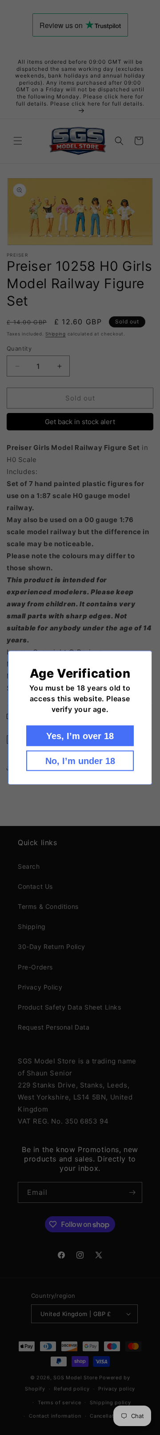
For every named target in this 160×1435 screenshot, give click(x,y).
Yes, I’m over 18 (80, 735)
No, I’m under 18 (80, 760)
